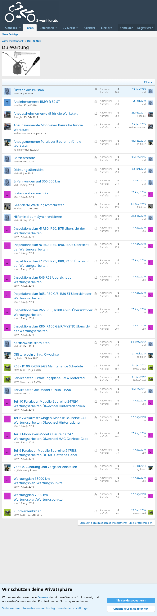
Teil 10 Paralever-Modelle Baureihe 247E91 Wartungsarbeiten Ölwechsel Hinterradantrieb (49, 403)
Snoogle (18, 117)
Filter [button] (147, 82)
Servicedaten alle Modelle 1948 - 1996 (42, 389)
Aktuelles (11, 28)
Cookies (43, 597)
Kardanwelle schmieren (32, 342)
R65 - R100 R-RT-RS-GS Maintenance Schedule (48, 366)
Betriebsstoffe (24, 158)
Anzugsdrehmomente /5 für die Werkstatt (46, 113)
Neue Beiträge (10, 34)
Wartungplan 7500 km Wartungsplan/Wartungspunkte (38, 497)
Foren (29, 28)
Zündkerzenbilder (27, 511)
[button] (20, 27)
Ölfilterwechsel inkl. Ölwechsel (37, 354)
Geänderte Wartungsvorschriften (39, 205)
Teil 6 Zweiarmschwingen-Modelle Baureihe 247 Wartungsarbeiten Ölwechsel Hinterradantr (50, 420)
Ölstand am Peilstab (29, 90)
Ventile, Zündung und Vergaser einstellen (45, 466)
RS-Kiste (18, 208)
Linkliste (106, 28)
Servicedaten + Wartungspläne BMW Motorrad (49, 378)
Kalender (89, 28)
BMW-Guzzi (20, 370)
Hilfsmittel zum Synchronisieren (38, 216)
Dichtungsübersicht (28, 169)
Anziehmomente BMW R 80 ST (37, 101)
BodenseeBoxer (22, 133)
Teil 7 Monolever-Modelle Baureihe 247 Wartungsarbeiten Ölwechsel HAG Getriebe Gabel (51, 436)
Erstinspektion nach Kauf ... (34, 193)
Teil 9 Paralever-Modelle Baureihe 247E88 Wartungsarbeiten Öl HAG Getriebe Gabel (45, 452)
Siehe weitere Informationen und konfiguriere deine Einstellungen (45, 608)
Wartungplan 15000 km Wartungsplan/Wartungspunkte (38, 480)
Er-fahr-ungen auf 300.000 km (37, 181)
